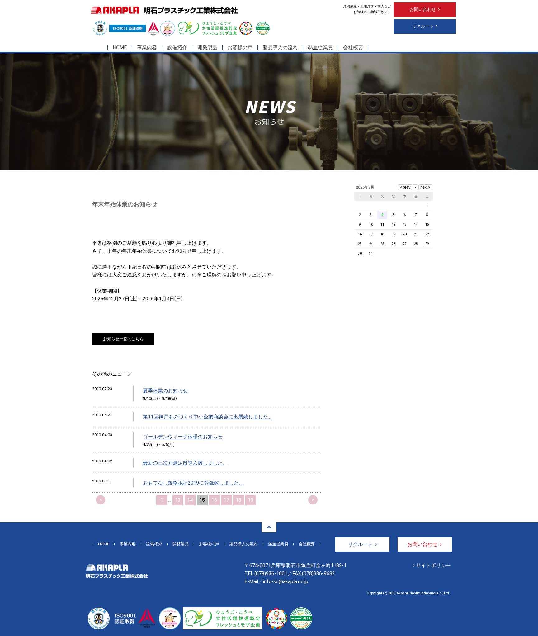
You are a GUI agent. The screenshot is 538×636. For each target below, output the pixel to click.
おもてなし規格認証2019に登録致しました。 (193, 483)
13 (178, 500)
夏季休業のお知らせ (165, 391)
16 (214, 500)
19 (250, 500)
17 (226, 500)
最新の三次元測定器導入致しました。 (185, 463)
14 (190, 500)
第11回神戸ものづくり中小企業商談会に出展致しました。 (208, 417)
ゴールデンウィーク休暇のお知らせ (183, 437)
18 (238, 500)
